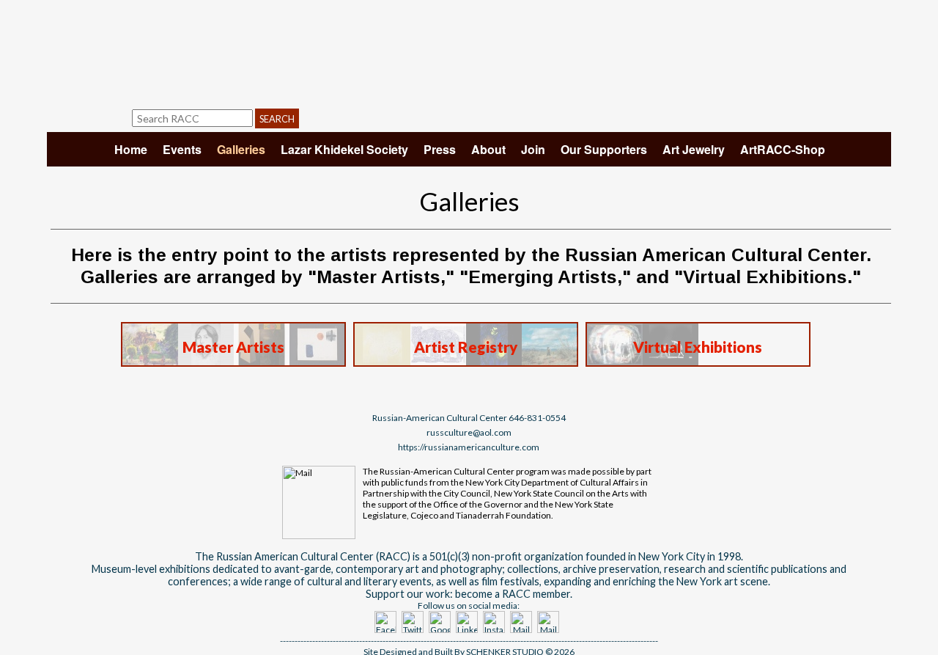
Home (130, 149)
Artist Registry (465, 347)
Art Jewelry (693, 149)
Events (182, 149)
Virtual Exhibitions (697, 347)
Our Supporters (604, 149)
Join (533, 149)
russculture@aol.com (469, 432)
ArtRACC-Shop (782, 149)
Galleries (241, 149)
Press (440, 149)
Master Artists (233, 347)
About (488, 149)
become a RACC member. (513, 594)
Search (277, 119)
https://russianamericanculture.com (468, 447)
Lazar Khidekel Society (344, 149)
